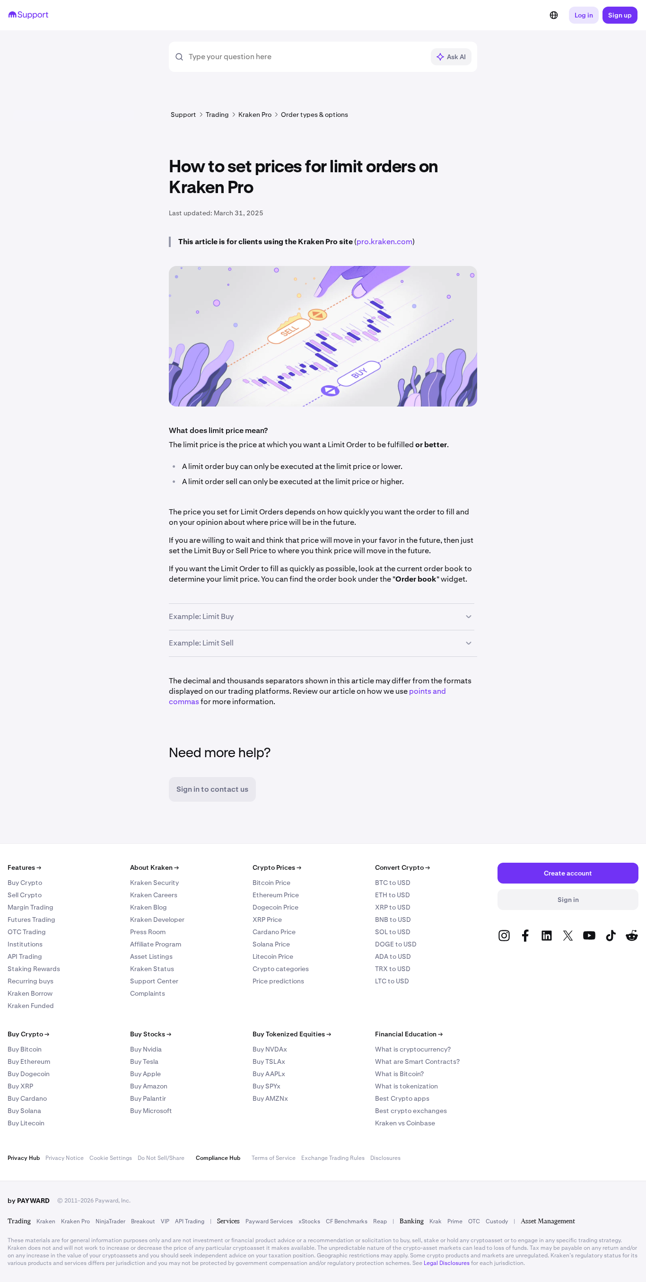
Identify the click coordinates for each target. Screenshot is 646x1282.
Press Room (148, 932)
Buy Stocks (150, 1034)
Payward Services (269, 1221)
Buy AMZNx (270, 1098)
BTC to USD (392, 882)
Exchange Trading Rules (333, 1158)
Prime (455, 1221)
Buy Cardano (27, 1098)
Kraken (45, 1221)
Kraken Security (154, 882)
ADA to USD (393, 956)
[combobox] (306, 56)
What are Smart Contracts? (417, 1061)
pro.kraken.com (384, 242)
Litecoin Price (273, 956)
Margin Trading (30, 907)
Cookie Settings (110, 1158)
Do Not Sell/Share (161, 1158)
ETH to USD (392, 895)
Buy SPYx (266, 1086)
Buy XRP (20, 1086)
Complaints (147, 993)
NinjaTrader (110, 1221)
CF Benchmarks (346, 1221)
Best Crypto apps (402, 1098)
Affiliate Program (155, 944)
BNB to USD (393, 919)
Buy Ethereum (29, 1061)
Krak (435, 1221)
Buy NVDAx (270, 1049)
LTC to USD (392, 981)
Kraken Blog (148, 907)
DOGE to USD (396, 944)
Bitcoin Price (271, 882)
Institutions (25, 944)
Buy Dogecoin (29, 1074)
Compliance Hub (218, 1158)
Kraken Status (152, 968)
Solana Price (271, 944)
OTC (474, 1221)
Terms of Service (274, 1158)
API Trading (25, 956)
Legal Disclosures (447, 1263)
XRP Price (267, 919)
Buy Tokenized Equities (292, 1034)
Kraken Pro (75, 1221)
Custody (497, 1221)
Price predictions (278, 981)
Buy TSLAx (269, 1061)
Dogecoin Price (275, 907)
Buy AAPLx (269, 1074)
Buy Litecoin (26, 1123)
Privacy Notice (64, 1158)
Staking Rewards (34, 968)
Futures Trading (31, 919)
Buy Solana (24, 1110)
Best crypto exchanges (411, 1110)
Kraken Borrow (30, 993)
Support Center (154, 981)
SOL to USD (392, 932)
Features (24, 867)
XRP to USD (392, 907)
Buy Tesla (144, 1061)
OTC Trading (27, 932)
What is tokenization (406, 1086)
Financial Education (409, 1034)
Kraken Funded (31, 1005)
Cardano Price (274, 932)
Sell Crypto (25, 895)
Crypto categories (281, 968)
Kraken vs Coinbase (405, 1123)
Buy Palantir (148, 1098)
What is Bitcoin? (399, 1074)
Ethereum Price (276, 895)
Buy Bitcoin (25, 1049)
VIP (165, 1221)
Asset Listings (151, 956)
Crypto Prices (277, 867)
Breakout (143, 1221)
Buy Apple (145, 1074)
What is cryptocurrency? (413, 1049)
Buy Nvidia (146, 1049)
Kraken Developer (157, 919)
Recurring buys (30, 981)
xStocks (309, 1221)
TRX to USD (392, 968)
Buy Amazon (148, 1086)
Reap (380, 1221)
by (29, 1200)
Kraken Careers (153, 895)
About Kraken (154, 867)
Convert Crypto (402, 867)
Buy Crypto (25, 882)
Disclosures (385, 1158)
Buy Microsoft (151, 1110)
